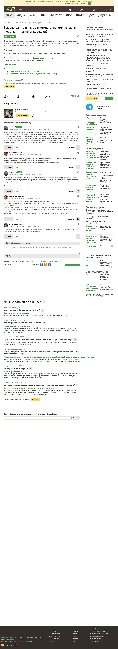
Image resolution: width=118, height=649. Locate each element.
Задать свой (109, 99)
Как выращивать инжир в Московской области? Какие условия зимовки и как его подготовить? (41, 352)
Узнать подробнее (10, 64)
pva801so (7, 382)
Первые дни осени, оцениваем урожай (104, 277)
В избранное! (11, 36)
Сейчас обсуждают (54, 636)
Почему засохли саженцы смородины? (95, 222)
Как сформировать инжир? (95, 84)
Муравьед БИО (38, 58)
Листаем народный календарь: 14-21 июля (106, 140)
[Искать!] (66, 9)
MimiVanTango (8, 349)
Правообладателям (95, 639)
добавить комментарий (72, 265)
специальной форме (52, 261)
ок (89, 4)
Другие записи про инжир (22, 302)
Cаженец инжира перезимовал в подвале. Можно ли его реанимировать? (39, 385)
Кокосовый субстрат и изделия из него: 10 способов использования (106, 198)
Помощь (51, 641)
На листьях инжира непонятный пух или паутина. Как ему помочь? (99, 35)
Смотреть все (35, 399)
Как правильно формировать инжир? (22, 310)
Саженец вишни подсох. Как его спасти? (106, 227)
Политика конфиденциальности (98, 634)
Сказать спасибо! (22, 115)
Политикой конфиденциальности (74, 4)
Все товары (75, 631)
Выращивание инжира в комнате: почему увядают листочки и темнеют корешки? (98, 70)
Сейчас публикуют (54, 634)
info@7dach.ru (10, 639)
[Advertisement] (42, 284)
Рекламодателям (94, 641)
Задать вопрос (9, 86)
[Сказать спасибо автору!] (78, 147)
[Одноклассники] (74, 96)
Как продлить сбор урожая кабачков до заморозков (105, 165)
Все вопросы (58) (92, 99)
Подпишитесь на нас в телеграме (103, 107)
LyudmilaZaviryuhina (16, 224)
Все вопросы (75, 636)
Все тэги (74, 641)
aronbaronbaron (9, 320)
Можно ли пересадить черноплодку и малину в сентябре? (99, 295)
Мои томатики (105, 246)
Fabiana (6, 337)
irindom (6, 308)
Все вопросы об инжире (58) (13, 80)
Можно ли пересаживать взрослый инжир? (24, 71)
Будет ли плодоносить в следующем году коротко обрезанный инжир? (34, 74)
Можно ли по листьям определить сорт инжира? (26, 76)
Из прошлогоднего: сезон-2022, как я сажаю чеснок (106, 287)
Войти (110, 10)
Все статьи (75, 639)
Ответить (9, 147)
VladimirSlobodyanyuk (16, 153)
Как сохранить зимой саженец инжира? (23, 322)
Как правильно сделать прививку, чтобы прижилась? (98, 256)
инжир (26, 92)
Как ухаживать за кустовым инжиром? (99, 88)
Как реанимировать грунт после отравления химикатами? (106, 264)
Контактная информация (96, 636)
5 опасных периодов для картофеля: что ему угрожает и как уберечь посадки (106, 155)
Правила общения (94, 629)
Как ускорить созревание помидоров (105, 186)
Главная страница (54, 631)
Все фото (74, 634)
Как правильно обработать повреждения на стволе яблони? (106, 238)
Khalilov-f (12, 127)
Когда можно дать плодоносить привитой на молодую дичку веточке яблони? (99, 211)
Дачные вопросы (54, 639)
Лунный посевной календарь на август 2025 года (106, 120)
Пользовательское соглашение (98, 631)
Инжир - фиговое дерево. (16, 368)
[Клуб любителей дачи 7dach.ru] (10, 9)
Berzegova (7, 366)
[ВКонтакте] (72, 96)
